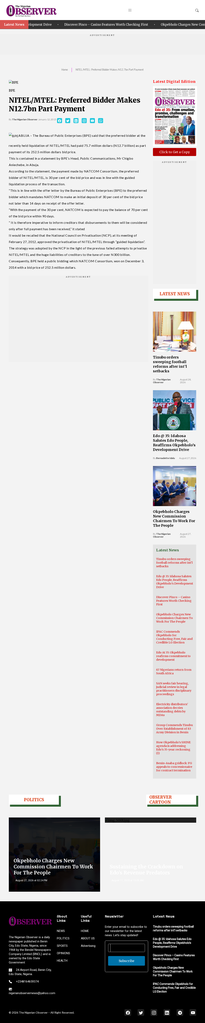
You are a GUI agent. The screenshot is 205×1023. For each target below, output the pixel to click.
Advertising (88, 946)
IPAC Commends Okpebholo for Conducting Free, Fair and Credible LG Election (174, 637)
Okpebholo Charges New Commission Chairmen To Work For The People (174, 518)
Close (150, 1012)
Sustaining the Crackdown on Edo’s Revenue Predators (146, 870)
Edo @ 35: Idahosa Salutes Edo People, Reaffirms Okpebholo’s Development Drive (174, 443)
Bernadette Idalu (165, 458)
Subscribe (126, 961)
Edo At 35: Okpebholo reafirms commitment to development (173, 656)
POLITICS (63, 938)
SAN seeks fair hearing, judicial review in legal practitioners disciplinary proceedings (173, 689)
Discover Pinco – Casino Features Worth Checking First (84, 24)
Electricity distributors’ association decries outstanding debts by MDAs (172, 709)
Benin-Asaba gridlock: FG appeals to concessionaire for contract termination (174, 766)
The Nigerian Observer (24, 119)
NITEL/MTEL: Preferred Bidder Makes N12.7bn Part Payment (110, 69)
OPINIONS (63, 953)
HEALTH (62, 960)
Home (64, 69)
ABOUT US (88, 938)
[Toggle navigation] (130, 10)
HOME (85, 931)
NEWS (61, 931)
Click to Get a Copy (174, 152)
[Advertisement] (102, 46)
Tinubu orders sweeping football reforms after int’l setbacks (170, 364)
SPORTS (62, 946)
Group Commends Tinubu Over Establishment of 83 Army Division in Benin (174, 728)
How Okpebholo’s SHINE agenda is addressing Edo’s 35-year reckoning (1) (173, 747)
